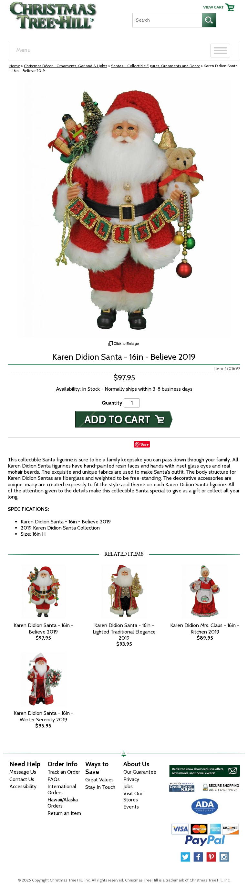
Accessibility (22, 786)
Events (131, 807)
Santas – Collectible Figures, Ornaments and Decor (155, 65)
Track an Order (63, 772)
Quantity (112, 403)
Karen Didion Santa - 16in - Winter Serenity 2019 (43, 716)
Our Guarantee (139, 772)
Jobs (128, 786)
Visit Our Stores (132, 796)
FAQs (53, 779)
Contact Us (21, 779)
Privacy (131, 779)
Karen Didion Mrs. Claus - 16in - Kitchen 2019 (204, 628)
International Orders (61, 789)
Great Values (99, 780)
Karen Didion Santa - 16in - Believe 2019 (43, 628)
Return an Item (64, 813)
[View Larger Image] (124, 208)
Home (14, 65)
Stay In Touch (100, 787)
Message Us (22, 772)
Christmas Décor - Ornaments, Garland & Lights (65, 65)
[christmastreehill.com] (53, 14)
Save (144, 444)
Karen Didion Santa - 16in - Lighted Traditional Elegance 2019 (124, 631)
